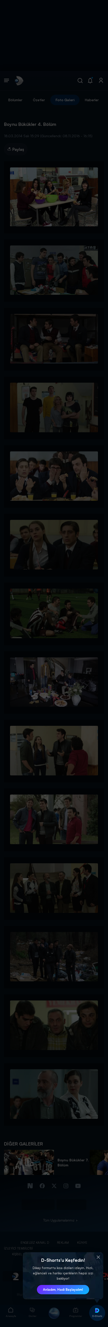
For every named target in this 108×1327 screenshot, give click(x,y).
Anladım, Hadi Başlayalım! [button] (63, 1289)
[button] (98, 1257)
